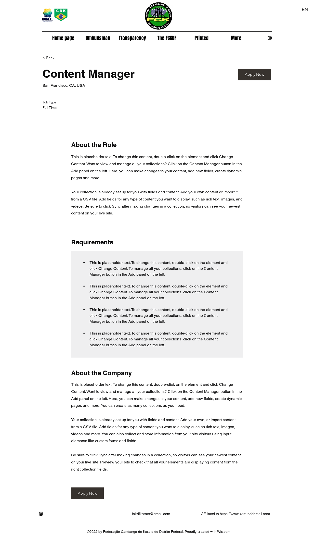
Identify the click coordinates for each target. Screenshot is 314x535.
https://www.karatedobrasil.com (245, 514)
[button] (167, 38)
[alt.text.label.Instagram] (269, 38)
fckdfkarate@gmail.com (151, 514)
